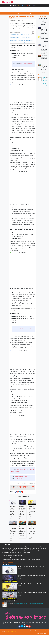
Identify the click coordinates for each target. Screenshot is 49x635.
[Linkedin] (24, 626)
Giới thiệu (32, 630)
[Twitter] (22, 626)
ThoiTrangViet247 (6, 13)
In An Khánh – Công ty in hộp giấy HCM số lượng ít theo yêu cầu (44, 21)
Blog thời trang (14, 20)
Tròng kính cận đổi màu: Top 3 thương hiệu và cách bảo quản (32, 510)
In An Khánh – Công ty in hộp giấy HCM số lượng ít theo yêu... (13, 510)
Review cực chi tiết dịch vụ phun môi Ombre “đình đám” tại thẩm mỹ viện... (13, 531)
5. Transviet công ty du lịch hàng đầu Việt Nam (21, 42)
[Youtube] (27, 626)
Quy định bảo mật (42, 630)
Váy (24, 5)
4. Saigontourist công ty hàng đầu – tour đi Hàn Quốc (22, 40)
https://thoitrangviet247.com (21, 476)
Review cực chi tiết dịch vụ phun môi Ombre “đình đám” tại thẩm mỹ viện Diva (44, 48)
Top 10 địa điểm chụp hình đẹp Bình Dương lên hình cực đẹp (32, 531)
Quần (30, 5)
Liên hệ (36, 630)
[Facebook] (19, 626)
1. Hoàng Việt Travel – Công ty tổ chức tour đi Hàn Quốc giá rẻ (21, 35)
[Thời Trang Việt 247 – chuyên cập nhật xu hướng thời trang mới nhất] (7, 1)
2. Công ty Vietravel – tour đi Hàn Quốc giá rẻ (20, 37)
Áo (19, 5)
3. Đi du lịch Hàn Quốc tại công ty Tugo (19, 38)
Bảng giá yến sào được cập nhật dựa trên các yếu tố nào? (22, 530)
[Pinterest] (29, 626)
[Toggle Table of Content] (32, 32)
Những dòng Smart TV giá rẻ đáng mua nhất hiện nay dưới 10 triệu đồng (22, 510)
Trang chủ (13, 5)
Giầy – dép (36, 5)
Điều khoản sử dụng (41, 633)
